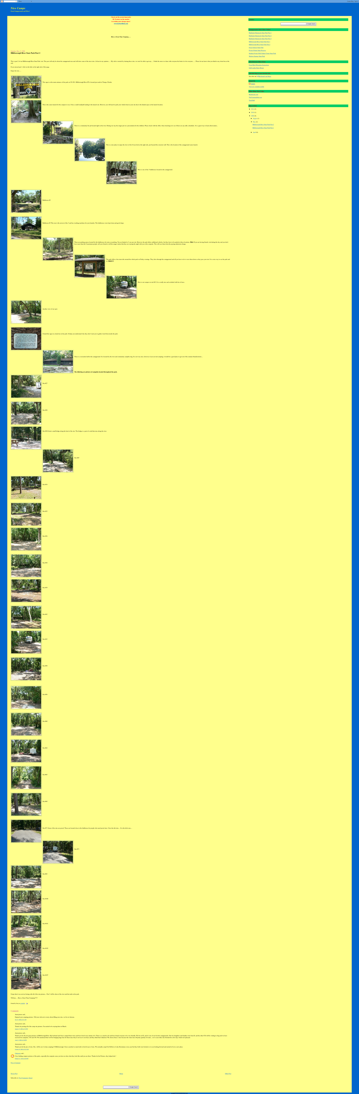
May (254, 122)
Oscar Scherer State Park (256, 47)
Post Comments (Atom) (26, 1078)
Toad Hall (252, 100)
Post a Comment (15, 1063)
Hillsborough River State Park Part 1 (259, 42)
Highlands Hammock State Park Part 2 (260, 36)
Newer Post (14, 1073)
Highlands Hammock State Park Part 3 (260, 39)
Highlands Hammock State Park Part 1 (260, 33)
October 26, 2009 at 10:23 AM (22, 1049)
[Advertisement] (22, 1068)
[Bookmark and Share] (264, 76)
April (254, 132)
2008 (252, 116)
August (255, 118)
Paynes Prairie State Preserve (257, 50)
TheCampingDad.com (255, 97)
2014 (252, 109)
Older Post (228, 1073)
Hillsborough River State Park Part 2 (25, 53)
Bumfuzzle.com (253, 94)
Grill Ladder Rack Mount (256, 68)
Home (121, 1073)
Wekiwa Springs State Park (257, 56)
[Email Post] (26, 1003)
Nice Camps (18, 8)
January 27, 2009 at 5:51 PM (21, 1029)
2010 (252, 112)
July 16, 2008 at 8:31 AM (20, 1019)
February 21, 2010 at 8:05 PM (21, 1058)
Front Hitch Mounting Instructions (259, 65)
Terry (253, 84)
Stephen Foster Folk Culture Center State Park (262, 53)
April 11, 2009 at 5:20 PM (21, 1040)
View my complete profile (256, 87)
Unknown (18, 1053)
